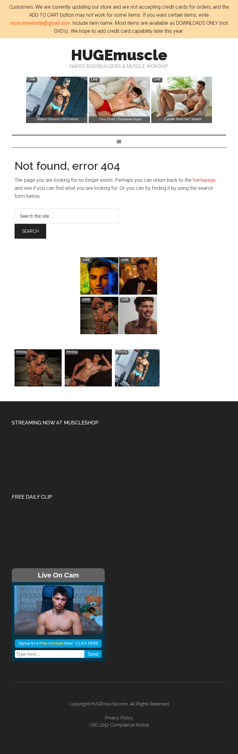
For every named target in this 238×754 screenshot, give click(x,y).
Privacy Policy (119, 717)
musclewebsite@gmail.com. (40, 23)
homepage (204, 180)
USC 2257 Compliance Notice (119, 724)
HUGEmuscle (119, 55)
